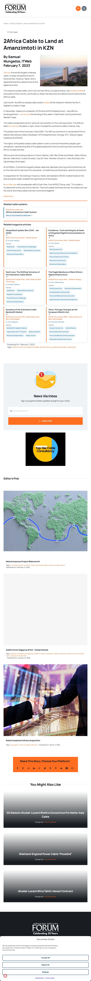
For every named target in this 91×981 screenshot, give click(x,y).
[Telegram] (45, 768)
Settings (45, 972)
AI (11, 565)
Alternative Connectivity (58, 260)
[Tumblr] (50, 768)
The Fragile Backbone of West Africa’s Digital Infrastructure (65, 274)
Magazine (30, 653)
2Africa (7, 72)
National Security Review (32, 250)
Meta (33, 565)
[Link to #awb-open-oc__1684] (84, 8)
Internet (27, 565)
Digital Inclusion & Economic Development (63, 253)
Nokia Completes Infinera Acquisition (23, 740)
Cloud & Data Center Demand (59, 257)
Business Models (34, 332)
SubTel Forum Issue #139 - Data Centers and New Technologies (22, 318)
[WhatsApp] (39, 768)
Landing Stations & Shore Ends (60, 292)
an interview (11, 184)
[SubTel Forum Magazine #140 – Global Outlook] (45, 609)
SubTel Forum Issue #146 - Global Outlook (21, 238)
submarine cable (59, 347)
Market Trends (30, 335)
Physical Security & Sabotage (26, 247)
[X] (23, 768)
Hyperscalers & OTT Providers (16, 332)
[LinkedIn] (34, 768)
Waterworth (60, 565)
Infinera (22, 745)
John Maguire (13, 322)
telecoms (72, 347)
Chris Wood (55, 243)
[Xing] (67, 768)
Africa (22, 347)
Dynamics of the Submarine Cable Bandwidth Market (21, 311)
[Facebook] (17, 768)
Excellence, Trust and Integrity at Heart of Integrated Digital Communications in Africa (66, 234)
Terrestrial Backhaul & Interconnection (62, 296)
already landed (76, 90)
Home (6, 23)
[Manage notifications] (5, 976)
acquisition (14, 745)
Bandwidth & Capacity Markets (17, 328)
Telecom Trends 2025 (18, 656)
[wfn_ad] (45, 433)
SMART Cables (39, 653)
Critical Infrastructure (14, 250)
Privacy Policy (50, 978)
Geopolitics (11, 247)
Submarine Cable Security (68, 653)
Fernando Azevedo (57, 322)
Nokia (28, 745)
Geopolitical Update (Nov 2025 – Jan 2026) (22, 232)
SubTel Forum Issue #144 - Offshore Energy (64, 279)
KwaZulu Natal (32, 347)
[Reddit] (28, 768)
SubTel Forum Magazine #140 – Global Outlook (27, 650)
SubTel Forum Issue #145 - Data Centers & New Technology (23, 280)
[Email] (72, 768)
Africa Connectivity (56, 249)
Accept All (45, 958)
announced (25, 114)
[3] (45, 922)
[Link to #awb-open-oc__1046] (78, 8)
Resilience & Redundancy (15, 254)
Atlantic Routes (71, 328)
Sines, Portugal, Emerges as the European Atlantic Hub (62, 311)
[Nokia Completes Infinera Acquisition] (45, 666)
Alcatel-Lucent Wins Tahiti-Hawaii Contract (45, 891)
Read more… (9, 196)
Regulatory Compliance (14, 294)
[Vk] (61, 768)
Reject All (45, 965)
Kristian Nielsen (14, 241)
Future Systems (50, 822)
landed (47, 102)
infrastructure (17, 565)
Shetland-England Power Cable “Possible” (45, 854)
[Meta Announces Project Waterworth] (45, 487)
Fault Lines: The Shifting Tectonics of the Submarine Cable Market (23, 274)
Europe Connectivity (56, 328)
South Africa (45, 347)
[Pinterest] (56, 768)
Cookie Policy (39, 978)
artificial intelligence (18, 653)
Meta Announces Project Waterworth (23, 561)
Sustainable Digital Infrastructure (61, 339)
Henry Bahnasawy (57, 282)
